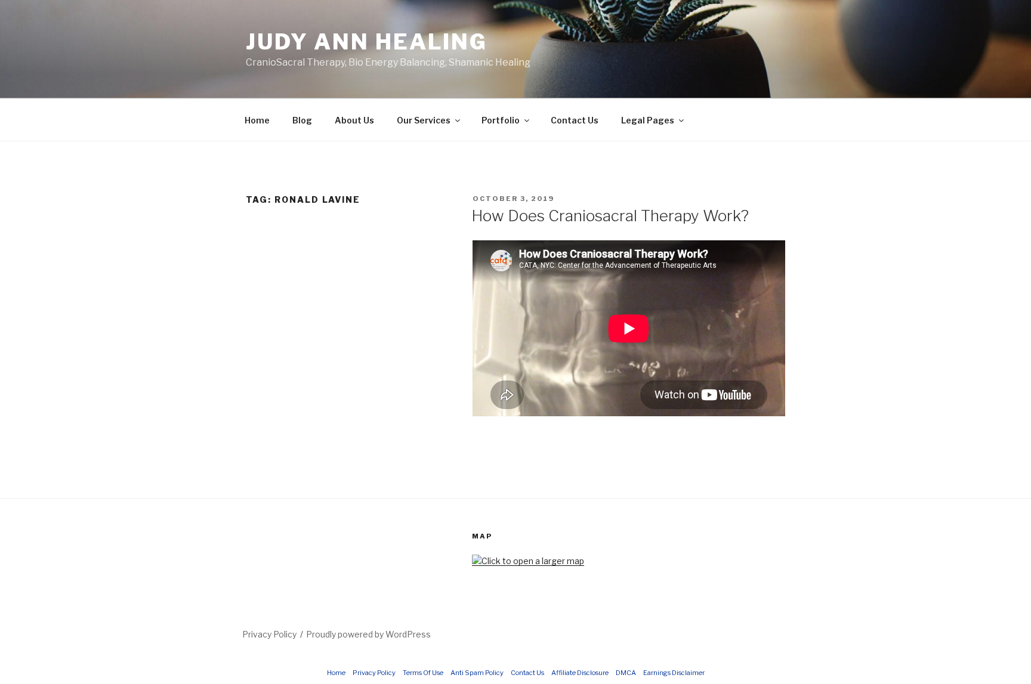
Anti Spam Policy (477, 672)
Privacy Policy (269, 634)
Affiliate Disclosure (580, 672)
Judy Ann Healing (366, 42)
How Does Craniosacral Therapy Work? (610, 215)
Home (257, 120)
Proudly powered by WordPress (368, 634)
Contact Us (574, 120)
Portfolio (500, 120)
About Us (354, 120)
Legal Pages (647, 120)
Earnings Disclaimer (674, 672)
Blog (302, 120)
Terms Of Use (423, 672)
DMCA (626, 672)
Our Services (423, 120)
